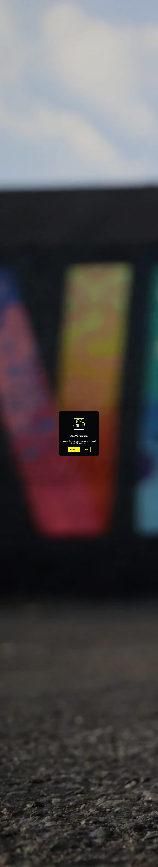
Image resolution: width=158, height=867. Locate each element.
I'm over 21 (73, 449)
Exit (86, 449)
